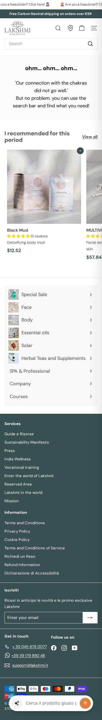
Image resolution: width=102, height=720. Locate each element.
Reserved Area (18, 484)
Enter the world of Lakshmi (29, 475)
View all (90, 136)
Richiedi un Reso (19, 556)
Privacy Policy (17, 531)
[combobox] (51, 43)
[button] (19, 236)
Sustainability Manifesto (26, 442)
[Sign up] (90, 617)
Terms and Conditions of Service (34, 548)
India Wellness (17, 459)
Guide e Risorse (19, 434)
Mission (11, 501)
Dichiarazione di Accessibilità (31, 573)
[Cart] (82, 28)
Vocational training (21, 467)
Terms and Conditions (24, 523)
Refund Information (22, 564)
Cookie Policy (17, 539)
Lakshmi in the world (23, 492)
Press (9, 450)
